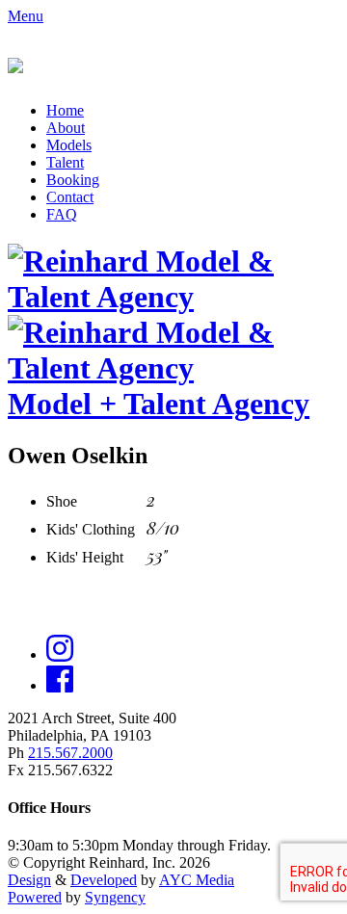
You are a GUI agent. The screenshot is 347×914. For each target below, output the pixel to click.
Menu (25, 16)
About (65, 127)
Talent (65, 162)
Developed (103, 880)
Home (65, 110)
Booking (72, 179)
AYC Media (196, 880)
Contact (69, 197)
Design (29, 880)
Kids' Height (84, 557)
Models (69, 145)
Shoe (61, 501)
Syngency (115, 897)
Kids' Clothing (90, 529)
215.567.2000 (70, 752)
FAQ (61, 214)
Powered (35, 897)
